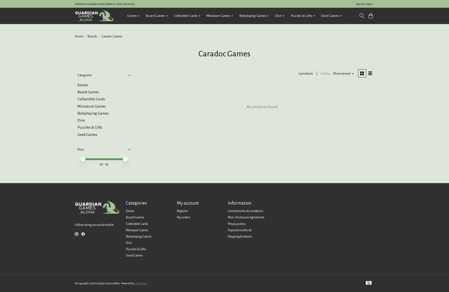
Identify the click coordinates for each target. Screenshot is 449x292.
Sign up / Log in (364, 4)
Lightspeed (140, 283)
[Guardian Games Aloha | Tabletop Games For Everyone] (94, 15)
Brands (92, 36)
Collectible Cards (91, 99)
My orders (183, 217)
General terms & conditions (245, 211)
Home (79, 36)
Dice (81, 120)
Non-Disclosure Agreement (246, 217)
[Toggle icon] (361, 16)
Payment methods (240, 230)
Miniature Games (91, 106)
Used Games (87, 135)
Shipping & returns (240, 236)
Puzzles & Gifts (89, 127)
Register (182, 211)
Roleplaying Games (93, 113)
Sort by (325, 73)
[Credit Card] (369, 283)
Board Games (88, 92)
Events (82, 85)
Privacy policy (237, 224)
